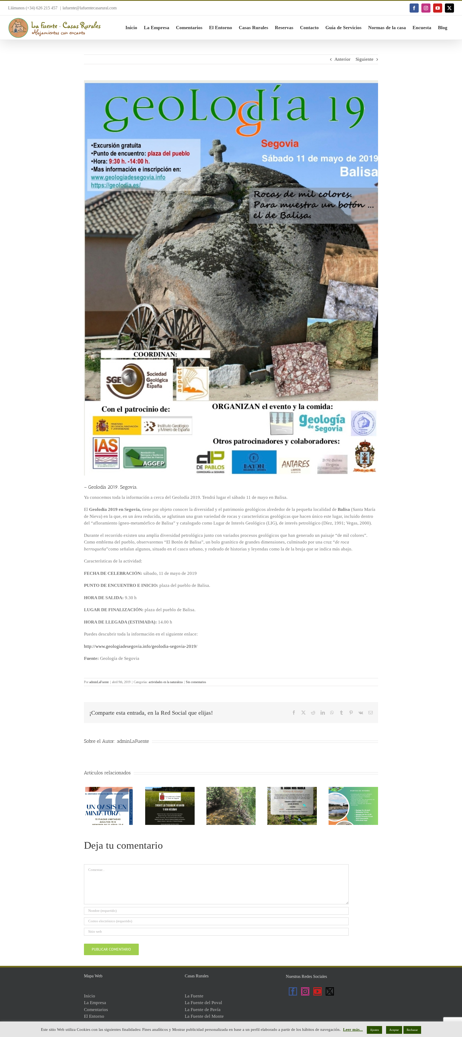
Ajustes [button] (374, 1029)
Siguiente (365, 59)
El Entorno (94, 1016)
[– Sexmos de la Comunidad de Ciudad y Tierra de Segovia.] (170, 789)
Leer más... (353, 1029)
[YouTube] (317, 991)
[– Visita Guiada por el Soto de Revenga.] (292, 789)
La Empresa (95, 1002)
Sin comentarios (196, 682)
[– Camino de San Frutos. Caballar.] (231, 789)
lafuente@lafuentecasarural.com (90, 8)
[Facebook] (293, 991)
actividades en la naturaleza (166, 682)
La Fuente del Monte (204, 1016)
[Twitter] (330, 991)
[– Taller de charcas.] (108, 789)
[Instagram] (305, 991)
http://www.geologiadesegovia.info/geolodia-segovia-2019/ (140, 646)
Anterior (342, 59)
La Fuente (194, 995)
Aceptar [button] (394, 1029)
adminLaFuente (99, 682)
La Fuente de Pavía (203, 1009)
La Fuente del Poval (203, 1002)
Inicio (89, 995)
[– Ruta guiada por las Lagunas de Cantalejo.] (353, 789)
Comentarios (96, 1009)
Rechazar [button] (412, 1029)
